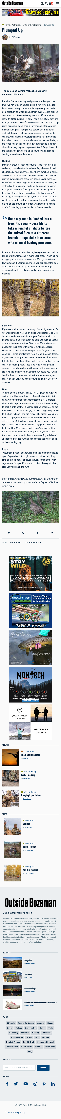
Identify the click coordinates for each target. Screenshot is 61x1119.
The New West (12, 1047)
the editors (26, 778)
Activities (16, 25)
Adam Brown (27, 758)
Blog (30, 1051)
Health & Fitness (13, 1042)
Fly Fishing (13, 1033)
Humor (42, 1028)
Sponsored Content (45, 1042)
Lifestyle (11, 1023)
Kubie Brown (27, 799)
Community (46, 1033)
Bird (33, 820)
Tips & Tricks (26, 1047)
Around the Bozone (26, 1023)
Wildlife (45, 1037)
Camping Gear (17, 1037)
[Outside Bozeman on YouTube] (25, 1084)
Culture (26, 751)
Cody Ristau (29, 850)
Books (9, 1028)
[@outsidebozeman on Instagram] (35, 1084)
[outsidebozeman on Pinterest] (44, 1084)
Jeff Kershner (29, 873)
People (32, 751)
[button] (8, 532)
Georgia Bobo (30, 1005)
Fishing (19, 1028)
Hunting (25, 25)
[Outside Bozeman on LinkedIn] (53, 1084)
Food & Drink (28, 1042)
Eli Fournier (16, 37)
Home (7, 25)
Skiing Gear (50, 1047)
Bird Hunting (35, 25)
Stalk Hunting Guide (32, 543)
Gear (37, 1037)
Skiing (29, 1037)
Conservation (30, 1028)
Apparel (40, 1023)
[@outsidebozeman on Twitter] (16, 1084)
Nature (50, 1023)
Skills (50, 1028)
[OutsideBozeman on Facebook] (7, 1084)
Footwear (25, 1033)
